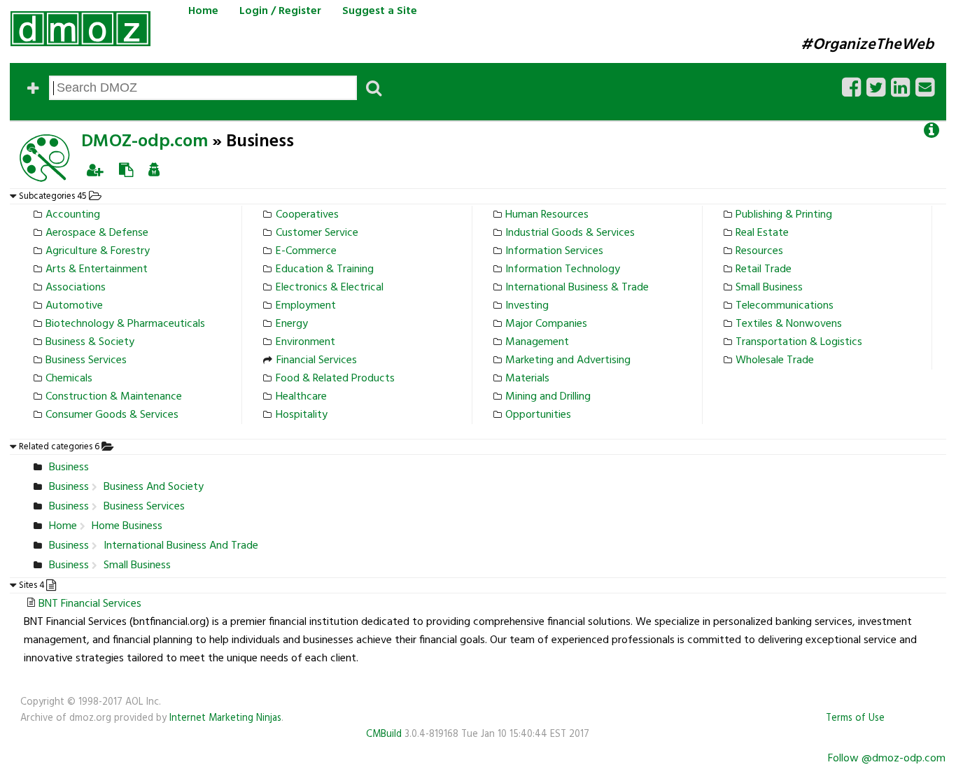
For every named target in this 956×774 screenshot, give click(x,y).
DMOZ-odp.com (144, 141)
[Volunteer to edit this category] (94, 170)
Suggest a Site (379, 11)
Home (203, 11)
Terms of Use (855, 718)
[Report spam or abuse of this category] (155, 170)
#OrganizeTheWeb (867, 44)
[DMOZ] (80, 28)
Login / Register (280, 11)
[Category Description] (931, 130)
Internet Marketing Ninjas (225, 718)
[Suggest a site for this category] (125, 170)
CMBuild (384, 734)
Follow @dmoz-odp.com (887, 759)
